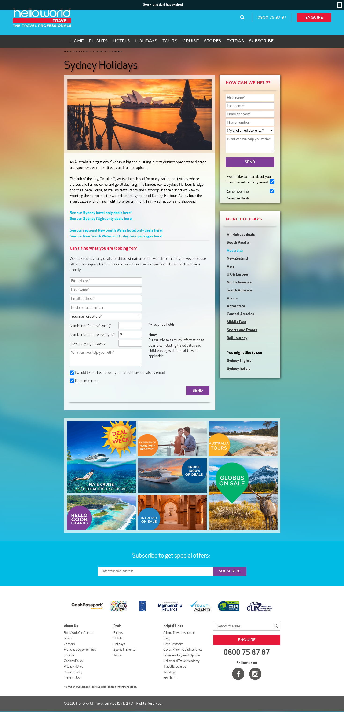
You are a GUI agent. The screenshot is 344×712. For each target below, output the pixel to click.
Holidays (146, 41)
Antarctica (236, 306)
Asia (230, 266)
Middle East (236, 322)
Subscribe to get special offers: (171, 555)
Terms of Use (72, 678)
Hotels (121, 41)
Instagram (255, 674)
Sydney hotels (238, 368)
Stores (68, 638)
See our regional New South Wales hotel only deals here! (116, 230)
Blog (166, 638)
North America (239, 282)
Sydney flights (239, 360)
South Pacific (238, 242)
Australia (235, 250)
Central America (240, 314)
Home (77, 41)
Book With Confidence (78, 633)
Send (250, 162)
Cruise (191, 41)
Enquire (314, 17)
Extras (235, 41)
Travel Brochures (174, 666)
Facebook (238, 674)
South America (239, 290)
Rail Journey (237, 337)
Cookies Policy (73, 661)
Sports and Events (242, 329)
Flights (98, 41)
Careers (69, 644)
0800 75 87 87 (271, 17)
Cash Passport (173, 644)
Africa (232, 298)
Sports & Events (124, 649)
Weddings (169, 672)
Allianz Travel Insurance (179, 633)
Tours (169, 41)
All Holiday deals (241, 234)
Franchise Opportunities (80, 649)
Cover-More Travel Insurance (182, 649)
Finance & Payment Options (181, 655)
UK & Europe (237, 274)
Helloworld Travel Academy (181, 661)
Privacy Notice (73, 666)
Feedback (169, 678)
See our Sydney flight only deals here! (101, 218)
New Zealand (237, 258)
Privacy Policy (73, 672)
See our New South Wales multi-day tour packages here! (116, 236)
